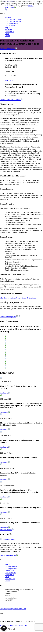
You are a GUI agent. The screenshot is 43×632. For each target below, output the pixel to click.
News (7, 34)
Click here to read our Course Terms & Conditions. (18, 298)
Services (8, 17)
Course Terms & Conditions (10, 100)
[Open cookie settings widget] (4, 628)
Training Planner (15, 21)
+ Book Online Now (7, 49)
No (32, 6)
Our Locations (10, 579)
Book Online (9, 7)
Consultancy (13, 23)
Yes (29, 6)
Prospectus (8, 30)
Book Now (9, 80)
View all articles (6, 530)
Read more (4, 393)
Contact (7, 36)
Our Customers (10, 25)
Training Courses (15, 19)
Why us (7, 28)
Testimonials (9, 32)
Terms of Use (5, 625)
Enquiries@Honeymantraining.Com (13, 609)
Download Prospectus (8, 317)
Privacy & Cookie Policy (19, 625)
